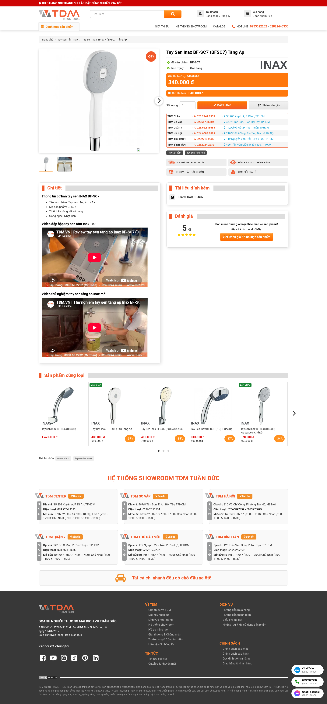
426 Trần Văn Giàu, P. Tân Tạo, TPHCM (248, 144)
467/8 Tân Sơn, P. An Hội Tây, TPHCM (248, 121)
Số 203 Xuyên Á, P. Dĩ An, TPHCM (245, 116)
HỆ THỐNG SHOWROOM (191, 26)
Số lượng (172, 105)
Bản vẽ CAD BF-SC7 (190, 197)
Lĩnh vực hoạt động (160, 619)
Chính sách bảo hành (236, 653)
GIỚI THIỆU (162, 26)
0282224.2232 (205, 144)
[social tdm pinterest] (85, 658)
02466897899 (236, 509)
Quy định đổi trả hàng (236, 658)
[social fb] (43, 658)
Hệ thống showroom (161, 624)
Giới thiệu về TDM (159, 610)
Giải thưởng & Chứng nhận (164, 634)
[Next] (159, 101)
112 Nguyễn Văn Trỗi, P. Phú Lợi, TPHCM (249, 138)
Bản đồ (77, 496)
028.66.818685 (206, 127)
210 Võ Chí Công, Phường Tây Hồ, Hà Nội (250, 133)
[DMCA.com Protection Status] (48, 677)
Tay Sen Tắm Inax (68, 39)
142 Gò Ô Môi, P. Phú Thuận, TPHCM (247, 127)
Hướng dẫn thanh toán (237, 615)
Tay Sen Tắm (174, 152)
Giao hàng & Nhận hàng (237, 663)
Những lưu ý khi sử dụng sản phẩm (244, 624)
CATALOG (219, 26)
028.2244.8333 (206, 116)
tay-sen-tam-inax (83, 458)
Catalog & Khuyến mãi (162, 663)
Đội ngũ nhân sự (158, 615)
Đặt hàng (223, 105)
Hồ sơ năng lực (158, 629)
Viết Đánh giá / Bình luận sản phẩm (246, 237)
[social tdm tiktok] (74, 658)
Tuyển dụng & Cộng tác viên (165, 639)
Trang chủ (47, 39)
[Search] (172, 14)
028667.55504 (205, 121)
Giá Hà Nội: (188, 93)
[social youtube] (53, 658)
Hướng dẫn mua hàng (236, 610)
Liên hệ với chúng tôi (161, 644)
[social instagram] (64, 658)
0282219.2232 (205, 138)
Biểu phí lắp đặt (232, 619)
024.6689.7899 (206, 133)
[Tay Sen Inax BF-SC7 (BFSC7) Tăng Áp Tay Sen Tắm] (99, 100)
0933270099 (254, 509)
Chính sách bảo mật (235, 648)
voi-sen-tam (63, 458)
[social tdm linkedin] (96, 658)
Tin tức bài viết (157, 658)
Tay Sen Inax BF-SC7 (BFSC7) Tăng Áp (104, 39)
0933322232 (258, 26)
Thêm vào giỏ (271, 105)
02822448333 (279, 26)
